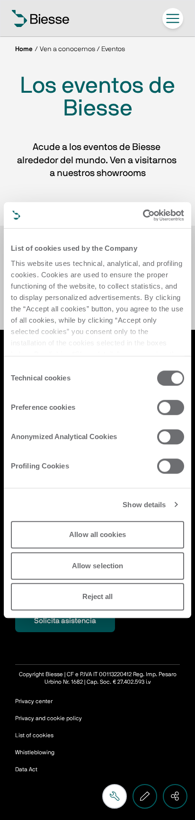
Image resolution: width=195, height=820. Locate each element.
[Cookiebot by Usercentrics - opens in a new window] (142, 215)
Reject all (97, 596)
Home (24, 49)
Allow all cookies (97, 534)
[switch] (170, 407)
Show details (144, 505)
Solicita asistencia (65, 621)
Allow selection (98, 566)
